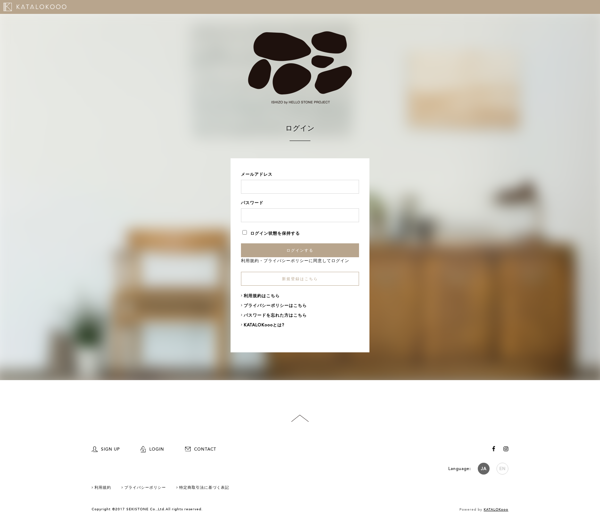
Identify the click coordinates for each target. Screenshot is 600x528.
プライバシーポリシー (286, 260)
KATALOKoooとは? (264, 324)
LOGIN (156, 449)
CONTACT (205, 449)
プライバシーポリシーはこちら (275, 305)
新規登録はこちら (300, 279)
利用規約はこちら (262, 295)
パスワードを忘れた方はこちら (275, 315)
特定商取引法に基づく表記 (204, 487)
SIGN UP (110, 449)
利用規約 (250, 260)
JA (483, 468)
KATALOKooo (496, 510)
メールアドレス (257, 174)
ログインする (300, 250)
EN (502, 468)
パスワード (252, 203)
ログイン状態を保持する (275, 233)
